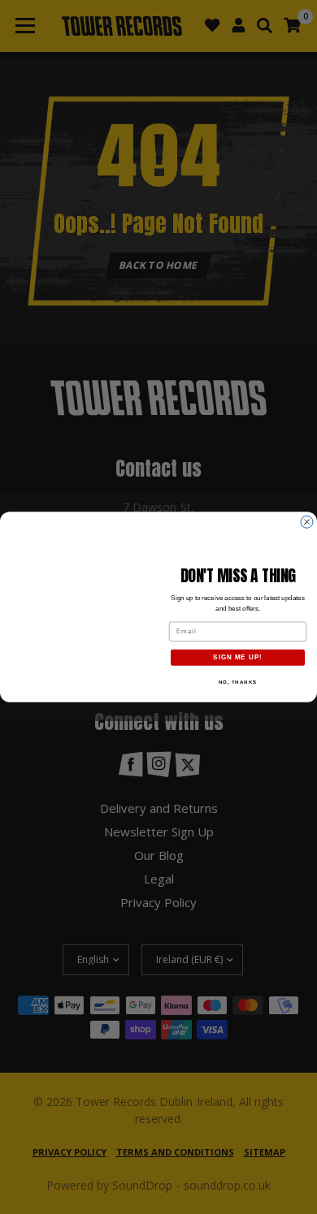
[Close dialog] (307, 522)
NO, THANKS (238, 682)
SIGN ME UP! (238, 657)
